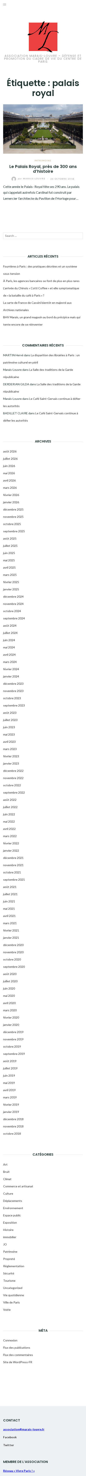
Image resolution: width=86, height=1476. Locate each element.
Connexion (10, 1340)
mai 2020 (9, 995)
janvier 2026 (11, 502)
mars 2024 (10, 662)
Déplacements (12, 1200)
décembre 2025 (13, 509)
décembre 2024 (13, 596)
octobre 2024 (12, 611)
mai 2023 (9, 734)
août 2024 (9, 625)
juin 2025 (9, 553)
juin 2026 (9, 466)
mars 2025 (10, 574)
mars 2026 (10, 487)
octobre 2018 (12, 1133)
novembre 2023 (13, 691)
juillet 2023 (10, 720)
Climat (7, 1179)
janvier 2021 (11, 937)
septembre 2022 (14, 792)
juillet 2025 (10, 545)
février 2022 (11, 843)
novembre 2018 (13, 1126)
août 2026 (9, 451)
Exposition (10, 1222)
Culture (8, 1193)
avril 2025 (9, 567)
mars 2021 (10, 923)
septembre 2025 (14, 531)
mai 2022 (9, 821)
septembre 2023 (14, 705)
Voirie (7, 1309)
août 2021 (9, 887)
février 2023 (11, 756)
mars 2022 (10, 836)
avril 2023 (9, 741)
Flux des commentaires (18, 1355)
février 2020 (11, 1017)
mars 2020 (10, 1010)
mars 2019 (10, 1097)
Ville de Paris (11, 1302)
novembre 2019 (13, 1039)
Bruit (6, 1171)
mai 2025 (9, 560)
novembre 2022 (13, 778)
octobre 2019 (12, 1046)
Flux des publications (16, 1347)
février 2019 (11, 1104)
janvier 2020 (11, 1024)
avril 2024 (9, 654)
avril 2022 (9, 828)
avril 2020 (9, 1003)
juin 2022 (9, 814)
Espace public (12, 1215)
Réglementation (13, 1266)
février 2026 (11, 495)
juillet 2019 (10, 1068)
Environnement (13, 1208)
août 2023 (9, 712)
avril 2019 (9, 1090)
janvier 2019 (11, 1112)
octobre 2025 (12, 524)
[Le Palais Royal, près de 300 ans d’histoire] (43, 128)
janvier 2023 (11, 763)
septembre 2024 (14, 618)
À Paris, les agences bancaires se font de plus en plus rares (41, 281)
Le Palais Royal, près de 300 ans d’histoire (43, 169)
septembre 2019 (14, 1053)
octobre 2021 (12, 872)
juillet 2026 (10, 458)
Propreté (9, 1259)
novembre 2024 (13, 603)
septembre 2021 (14, 879)
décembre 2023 (13, 683)
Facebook (10, 1437)
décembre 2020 (13, 945)
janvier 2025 (11, 589)
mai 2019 (9, 1083)
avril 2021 (9, 916)
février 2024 (11, 669)
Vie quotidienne (13, 1295)
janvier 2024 (11, 676)
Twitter (8, 1445)
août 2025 (9, 538)
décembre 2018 (13, 1119)
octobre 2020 (12, 959)
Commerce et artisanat (18, 1186)
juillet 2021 (10, 894)
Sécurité (8, 1273)
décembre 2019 (13, 1032)
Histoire (8, 1230)
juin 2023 (9, 727)
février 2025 (11, 582)
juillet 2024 (10, 633)
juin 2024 (9, 640)
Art (5, 1164)
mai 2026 (9, 473)
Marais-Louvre (32, 178)
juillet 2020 (10, 981)
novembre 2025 (13, 516)
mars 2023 (10, 749)
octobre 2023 (12, 698)
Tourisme (9, 1280)
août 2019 (9, 1061)
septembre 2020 (14, 966)
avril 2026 (9, 480)
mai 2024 (9, 647)
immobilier (9, 1237)
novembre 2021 (13, 865)
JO (5, 1244)
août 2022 (9, 799)
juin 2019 (9, 1075)
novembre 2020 (13, 952)
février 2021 (11, 930)
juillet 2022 (10, 807)
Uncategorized (12, 1288)
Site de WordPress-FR (17, 1362)
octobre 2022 (12, 785)
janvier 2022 (11, 850)
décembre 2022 (13, 770)
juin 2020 (9, 988)
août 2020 (9, 974)
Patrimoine (43, 160)
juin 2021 (9, 901)
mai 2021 (9, 908)
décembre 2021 (13, 858)
